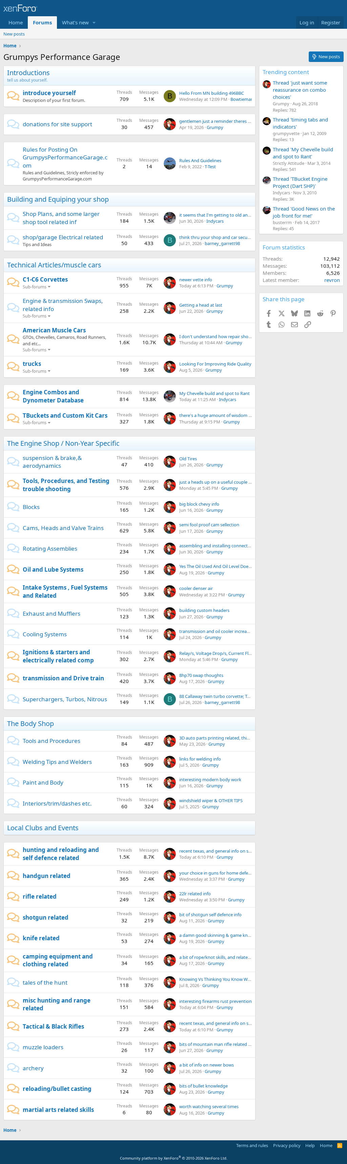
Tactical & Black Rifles (53, 1026)
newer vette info (195, 280)
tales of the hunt (45, 982)
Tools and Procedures (51, 741)
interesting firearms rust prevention (215, 1001)
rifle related (40, 896)
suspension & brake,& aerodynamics (52, 462)
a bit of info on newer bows (206, 1065)
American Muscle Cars (54, 330)
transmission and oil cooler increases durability (226, 631)
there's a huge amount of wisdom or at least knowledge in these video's (251, 415)
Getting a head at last (200, 305)
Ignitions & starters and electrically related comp (58, 656)
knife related (41, 938)
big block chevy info (199, 504)
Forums (42, 22)
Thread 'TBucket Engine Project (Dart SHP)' (300, 182)
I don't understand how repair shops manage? (226, 336)
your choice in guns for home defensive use (223, 873)
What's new (75, 22)
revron (332, 280)
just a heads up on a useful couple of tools (221, 482)
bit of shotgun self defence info (210, 915)
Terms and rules (252, 1145)
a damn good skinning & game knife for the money (230, 935)
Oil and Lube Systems (53, 569)
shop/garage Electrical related (63, 237)
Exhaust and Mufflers (51, 613)
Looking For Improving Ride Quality (215, 364)
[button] (94, 22)
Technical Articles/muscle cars (54, 264)
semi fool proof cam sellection (209, 525)
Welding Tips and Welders (57, 762)
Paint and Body (43, 782)
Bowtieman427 (245, 99)
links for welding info (200, 759)
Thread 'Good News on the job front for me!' (304, 212)
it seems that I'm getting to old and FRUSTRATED (228, 215)
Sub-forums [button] (34, 287)
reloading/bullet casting (57, 1089)
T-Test (210, 166)
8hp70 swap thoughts (201, 675)
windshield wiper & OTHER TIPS (211, 800)
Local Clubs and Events (43, 827)
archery (33, 1068)
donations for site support (57, 124)
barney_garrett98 (222, 243)
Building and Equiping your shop (58, 199)
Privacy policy (287, 1145)
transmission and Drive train (63, 678)
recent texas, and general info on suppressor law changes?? (239, 851)
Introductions (28, 72)
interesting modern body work (210, 779)
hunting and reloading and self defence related (61, 854)
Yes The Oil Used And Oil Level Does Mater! (222, 566)
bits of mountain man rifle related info (217, 1044)
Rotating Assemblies (50, 548)
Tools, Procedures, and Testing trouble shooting (66, 485)
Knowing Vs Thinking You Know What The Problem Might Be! (240, 979)
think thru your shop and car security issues (223, 237)
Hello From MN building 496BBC (211, 93)
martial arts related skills (58, 1110)
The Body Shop (30, 723)
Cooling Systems (45, 634)
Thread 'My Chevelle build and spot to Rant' (303, 153)
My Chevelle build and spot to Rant (214, 393)
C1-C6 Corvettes (45, 279)
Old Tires (188, 459)
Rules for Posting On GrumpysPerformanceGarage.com (65, 158)
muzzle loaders (43, 1047)
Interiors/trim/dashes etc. (57, 803)
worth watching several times (209, 1106)
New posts (14, 34)
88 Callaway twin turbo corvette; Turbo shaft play (228, 696)
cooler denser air (196, 588)
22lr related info (195, 894)
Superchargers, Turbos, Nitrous (65, 699)
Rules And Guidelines (200, 160)
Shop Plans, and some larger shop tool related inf (61, 218)
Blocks (31, 507)
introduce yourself (49, 93)
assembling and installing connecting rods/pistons (230, 546)
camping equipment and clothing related (58, 960)
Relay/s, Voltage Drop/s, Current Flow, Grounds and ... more (239, 653)
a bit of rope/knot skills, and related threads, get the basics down (244, 957)
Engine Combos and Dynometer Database (53, 396)
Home (15, 22)
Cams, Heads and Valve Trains (63, 528)
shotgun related (45, 917)
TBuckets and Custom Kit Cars (65, 415)
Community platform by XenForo (173, 1158)
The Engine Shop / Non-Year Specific (63, 443)
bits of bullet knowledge (203, 1086)
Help (310, 1145)
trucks (32, 364)
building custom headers (204, 610)
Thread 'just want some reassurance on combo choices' (300, 89)
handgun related (46, 876)
